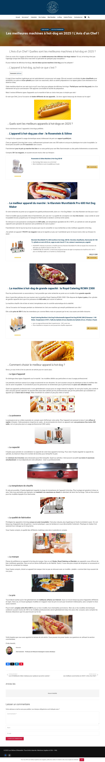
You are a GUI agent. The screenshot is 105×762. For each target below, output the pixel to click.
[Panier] (85, 17)
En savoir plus (92, 167)
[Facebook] (5, 755)
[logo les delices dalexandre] (52, 7)
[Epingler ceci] (21, 664)
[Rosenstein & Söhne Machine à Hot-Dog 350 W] (17, 165)
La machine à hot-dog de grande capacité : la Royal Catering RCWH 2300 (52, 288)
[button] (88, 17)
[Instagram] (9, 755)
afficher (19, 73)
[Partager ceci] (8, 664)
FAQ (55, 750)
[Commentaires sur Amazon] (17, 176)
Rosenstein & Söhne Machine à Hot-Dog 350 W (46, 158)
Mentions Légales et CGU (45, 750)
